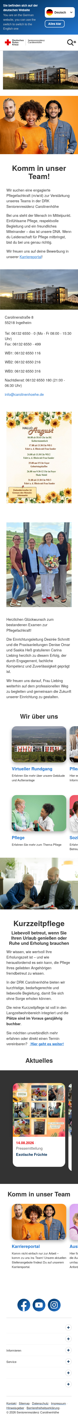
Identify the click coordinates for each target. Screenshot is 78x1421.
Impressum (58, 1403)
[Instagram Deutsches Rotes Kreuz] (54, 1305)
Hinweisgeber (15, 1408)
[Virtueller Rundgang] (39, 744)
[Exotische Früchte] (39, 1110)
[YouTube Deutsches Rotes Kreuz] (39, 1305)
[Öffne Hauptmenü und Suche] (71, 42)
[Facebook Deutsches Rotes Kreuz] (23, 1305)
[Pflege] (39, 813)
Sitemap (24, 1403)
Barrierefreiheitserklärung (43, 1408)
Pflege (18, 837)
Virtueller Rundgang (32, 769)
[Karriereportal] (39, 1222)
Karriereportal (31, 256)
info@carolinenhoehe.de (24, 394)
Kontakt (11, 1403)
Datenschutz (40, 1403)
